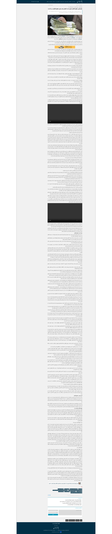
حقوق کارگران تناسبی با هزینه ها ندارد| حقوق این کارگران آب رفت (75, 490)
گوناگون (47, 1)
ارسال (53, 514)
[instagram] (56, 524)
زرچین (81, 520)
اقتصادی (70, 1)
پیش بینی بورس (62, 1)
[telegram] (58, 524)
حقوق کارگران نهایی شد (79, 491)
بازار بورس (56, 530)
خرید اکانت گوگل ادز (72, 520)
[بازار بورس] (78, 1)
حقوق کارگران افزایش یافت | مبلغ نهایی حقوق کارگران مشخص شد (73, 500)
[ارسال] (78, 5)
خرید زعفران (77, 520)
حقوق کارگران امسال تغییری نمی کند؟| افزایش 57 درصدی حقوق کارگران (60, 490)
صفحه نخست (73, 1)
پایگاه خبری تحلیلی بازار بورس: (78, 36)
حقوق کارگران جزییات (67, 491)
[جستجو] (38, 2)
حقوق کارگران (72, 36)
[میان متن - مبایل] (65, 47)
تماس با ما (56, 525)
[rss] (53, 524)
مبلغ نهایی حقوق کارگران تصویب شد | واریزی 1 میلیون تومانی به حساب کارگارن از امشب (70, 501)
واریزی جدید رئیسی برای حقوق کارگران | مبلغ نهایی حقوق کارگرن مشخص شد (71, 503)
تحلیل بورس (50, 1)
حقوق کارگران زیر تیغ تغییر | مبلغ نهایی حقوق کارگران (76, 492)
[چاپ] (76, 5)
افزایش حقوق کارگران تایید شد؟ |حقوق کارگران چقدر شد (74, 504)
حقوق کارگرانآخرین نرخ (61, 491)
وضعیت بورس (66, 1)
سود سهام (54, 1)
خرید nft (67, 520)
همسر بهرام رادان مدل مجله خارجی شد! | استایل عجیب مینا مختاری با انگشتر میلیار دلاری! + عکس (63, 483)
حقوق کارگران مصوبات (73, 491)
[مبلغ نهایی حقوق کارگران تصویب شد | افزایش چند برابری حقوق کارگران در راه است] (50, 495)
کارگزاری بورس (58, 1)
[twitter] (55, 524)
